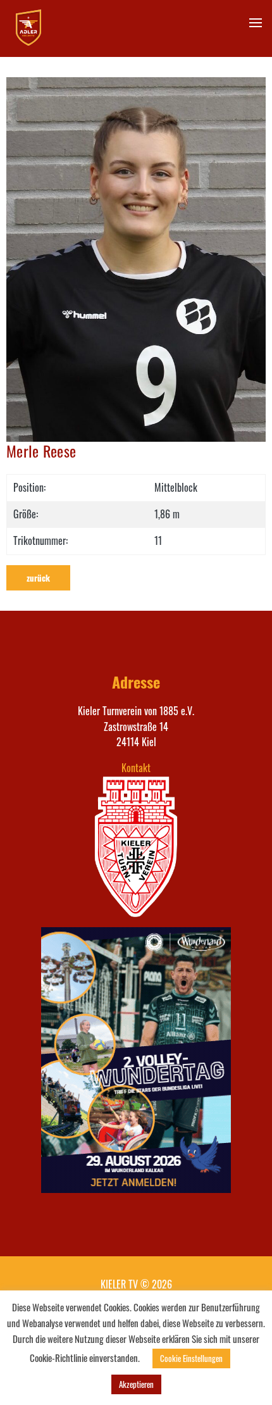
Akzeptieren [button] (136, 1384)
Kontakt (136, 767)
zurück (38, 577)
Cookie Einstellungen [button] (191, 1358)
